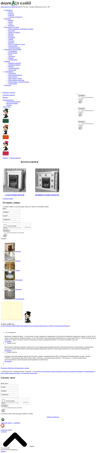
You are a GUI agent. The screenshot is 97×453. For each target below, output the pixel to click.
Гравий (10, 39)
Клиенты (11, 15)
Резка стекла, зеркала (15, 78)
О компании (9, 10)
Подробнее (8, 341)
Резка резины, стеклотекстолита (18, 82)
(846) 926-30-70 (6, 7)
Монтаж (11, 66)
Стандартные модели (13, 101)
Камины (7, 61)
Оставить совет (8, 140)
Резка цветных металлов (16, 80)
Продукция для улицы (12, 27)
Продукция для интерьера (13, 49)
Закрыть (3, 451)
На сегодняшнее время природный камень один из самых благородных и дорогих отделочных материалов (35, 326)
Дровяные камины (14, 65)
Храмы (17, 270)
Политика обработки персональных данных (15, 368)
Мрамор (11, 20)
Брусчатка (11, 30)
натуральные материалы (29, 373)
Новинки (11, 25)
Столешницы (12, 51)
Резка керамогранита (15, 75)
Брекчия (11, 36)
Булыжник (11, 37)
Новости (11, 13)
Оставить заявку (8, 198)
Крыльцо (11, 42)
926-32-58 (14, 7)
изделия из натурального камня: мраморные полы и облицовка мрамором (59, 371)
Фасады (17, 261)
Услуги (10, 12)
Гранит (10, 22)
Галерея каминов (13, 68)
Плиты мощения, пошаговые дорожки (20, 29)
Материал (8, 18)
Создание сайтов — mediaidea (10, 423)
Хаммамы (18, 289)
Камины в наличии (14, 63)
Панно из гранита (14, 32)
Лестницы (11, 56)
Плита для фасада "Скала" (16, 44)
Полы (10, 54)
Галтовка (11, 41)
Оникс (10, 24)
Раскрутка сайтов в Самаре (6, 430)
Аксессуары (12, 70)
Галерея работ (12, 46)
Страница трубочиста (15, 17)
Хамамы (11, 58)
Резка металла (12, 77)
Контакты (8, 85)
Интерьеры (19, 280)
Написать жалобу (8, 156)
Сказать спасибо (8, 124)
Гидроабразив (9, 71)
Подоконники (12, 53)
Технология (12, 73)
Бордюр (10, 34)
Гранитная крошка (14, 47)
